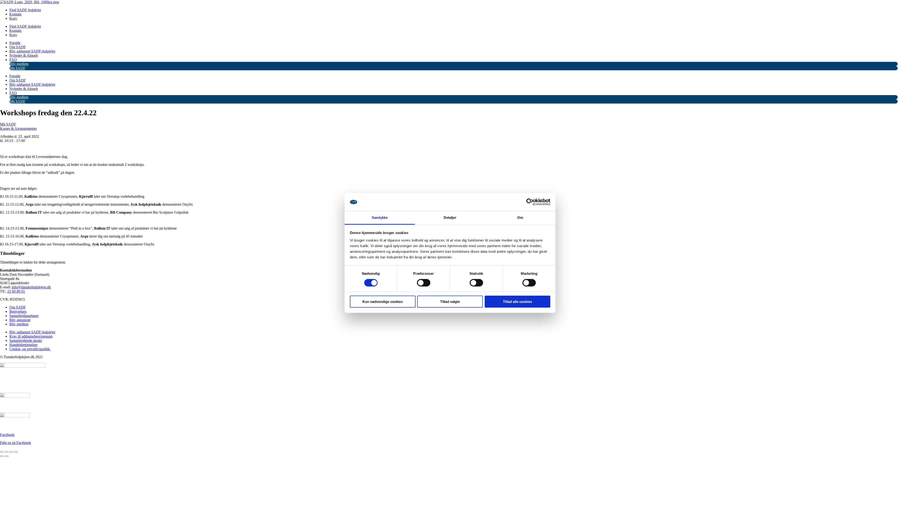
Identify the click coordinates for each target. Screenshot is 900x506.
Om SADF (17, 47)
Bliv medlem (18, 64)
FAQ (13, 60)
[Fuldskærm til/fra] (6, 452)
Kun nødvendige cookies (382, 302)
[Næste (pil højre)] (6, 456)
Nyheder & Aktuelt (23, 55)
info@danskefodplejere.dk (31, 287)
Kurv (13, 18)
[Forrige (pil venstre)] (2, 456)
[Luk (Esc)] (16, 452)
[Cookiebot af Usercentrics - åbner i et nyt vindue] (529, 201)
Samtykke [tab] (380, 218)
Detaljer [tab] (450, 218)
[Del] (11, 452)
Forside (14, 43)
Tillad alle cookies (517, 302)
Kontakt (15, 14)
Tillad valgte (450, 302)
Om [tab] (520, 218)
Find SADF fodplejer (25, 10)
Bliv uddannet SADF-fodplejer (32, 51)
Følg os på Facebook (15, 443)
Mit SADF (17, 68)
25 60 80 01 (16, 291)
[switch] (423, 282)
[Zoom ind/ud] (2, 452)
